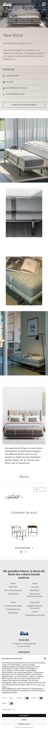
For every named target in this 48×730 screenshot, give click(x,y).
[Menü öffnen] (44, 4)
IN (43, 489)
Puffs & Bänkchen (33, 9)
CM (38, 489)
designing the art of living (35, 615)
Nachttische (34, 590)
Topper (35, 583)
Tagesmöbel (35, 602)
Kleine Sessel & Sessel (13, 590)
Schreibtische (13, 613)
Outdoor (35, 612)
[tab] (21, 552)
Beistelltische (22, 548)
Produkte (21, 9)
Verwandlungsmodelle (13, 606)
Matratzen (13, 587)
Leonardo (35, 587)
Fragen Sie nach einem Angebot (24, 105)
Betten (13, 583)
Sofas (13, 602)
